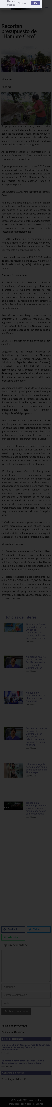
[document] (26, 553)
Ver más (22, 3)
